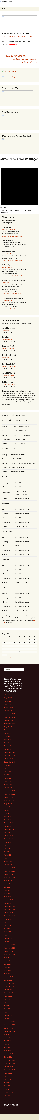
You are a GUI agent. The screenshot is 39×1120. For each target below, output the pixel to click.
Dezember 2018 (9, 945)
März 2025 (7, 704)
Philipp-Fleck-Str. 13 (8, 384)
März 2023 (7, 781)
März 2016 (7, 1050)
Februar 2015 (8, 1092)
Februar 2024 (8, 746)
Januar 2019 (8, 941)
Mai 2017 (7, 1006)
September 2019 (9, 916)
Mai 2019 (7, 929)
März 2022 (7, 820)
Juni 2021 (7, 848)
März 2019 (7, 935)
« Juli (9, 658)
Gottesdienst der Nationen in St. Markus (25, 60)
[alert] (19, 188)
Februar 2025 (8, 707)
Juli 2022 (7, 807)
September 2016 (9, 1031)
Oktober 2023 (8, 759)
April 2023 (7, 778)
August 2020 (8, 880)
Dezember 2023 (9, 752)
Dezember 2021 (9, 829)
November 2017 (9, 986)
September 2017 (9, 993)
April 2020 (7, 893)
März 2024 (7, 743)
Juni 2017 (7, 1002)
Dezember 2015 (9, 1060)
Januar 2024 (8, 749)
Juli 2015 (7, 1076)
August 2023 (8, 765)
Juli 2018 (7, 961)
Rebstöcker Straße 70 (9, 375)
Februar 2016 (8, 1054)
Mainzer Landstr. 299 (9, 229)
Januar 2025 (8, 711)
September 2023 (9, 762)
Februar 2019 (8, 938)
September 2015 (9, 1070)
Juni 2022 (7, 810)
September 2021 (9, 839)
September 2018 (9, 954)
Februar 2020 (8, 900)
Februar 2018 (8, 977)
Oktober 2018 (8, 951)
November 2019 (9, 909)
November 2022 (9, 794)
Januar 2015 (8, 1095)
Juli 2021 (7, 845)
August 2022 (8, 804)
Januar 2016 (8, 1057)
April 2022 (7, 816)
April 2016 (7, 1047)
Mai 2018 (7, 967)
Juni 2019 (7, 925)
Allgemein (21, 36)
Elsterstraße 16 (7, 300)
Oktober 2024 (8, 720)
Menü (4, 9)
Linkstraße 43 (6, 282)
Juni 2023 (7, 771)
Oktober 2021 (8, 836)
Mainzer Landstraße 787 (10, 348)
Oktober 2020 (8, 874)
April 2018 (7, 970)
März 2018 (7, 973)
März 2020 (7, 897)
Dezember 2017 (9, 983)
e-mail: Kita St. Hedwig (9, 309)
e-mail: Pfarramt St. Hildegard (12, 236)
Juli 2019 (7, 922)
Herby (30, 36)
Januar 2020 (8, 903)
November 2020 (9, 871)
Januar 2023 (8, 787)
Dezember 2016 (9, 1022)
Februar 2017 (8, 1015)
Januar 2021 (8, 864)
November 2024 (9, 717)
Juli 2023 (7, 768)
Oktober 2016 (8, 1028)
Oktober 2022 (8, 797)
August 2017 (8, 996)
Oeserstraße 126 (7, 357)
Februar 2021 (8, 861)
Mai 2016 (7, 1044)
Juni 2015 (7, 1079)
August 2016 (8, 1034)
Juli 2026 (7, 695)
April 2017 (7, 1009)
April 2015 (7, 1086)
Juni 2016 (7, 1041)
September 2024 (9, 723)
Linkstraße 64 (6, 330)
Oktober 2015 (8, 1066)
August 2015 (8, 1073)
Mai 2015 (7, 1082)
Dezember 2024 (9, 714)
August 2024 (8, 727)
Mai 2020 (7, 890)
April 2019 (7, 932)
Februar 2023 (8, 784)
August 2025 (8, 698)
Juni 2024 (7, 733)
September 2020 (9, 877)
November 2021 (9, 832)
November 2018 (9, 948)
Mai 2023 (7, 775)
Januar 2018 (8, 980)
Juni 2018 (7, 964)
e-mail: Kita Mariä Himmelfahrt (12, 293)
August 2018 (8, 957)
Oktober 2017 (8, 989)
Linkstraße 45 (6, 254)
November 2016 (9, 1025)
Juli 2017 (7, 999)
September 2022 (9, 800)
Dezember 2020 (9, 868)
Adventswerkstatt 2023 (14, 56)
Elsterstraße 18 (7, 267)
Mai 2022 (7, 813)
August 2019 (8, 919)
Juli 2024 (7, 730)
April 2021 (7, 855)
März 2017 (7, 1012)
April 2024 (7, 739)
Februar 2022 (8, 823)
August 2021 (8, 842)
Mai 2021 (7, 852)
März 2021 (7, 858)
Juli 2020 (7, 884)
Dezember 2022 (9, 791)
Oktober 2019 (8, 913)
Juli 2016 (7, 1038)
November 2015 (9, 1063)
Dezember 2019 (9, 906)
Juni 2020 (7, 887)
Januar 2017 (8, 1018)
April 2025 (7, 701)
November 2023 (9, 755)
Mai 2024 (7, 736)
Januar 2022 (8, 826)
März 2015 (7, 1089)
